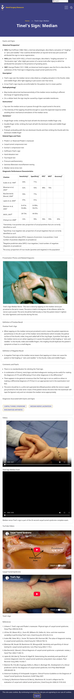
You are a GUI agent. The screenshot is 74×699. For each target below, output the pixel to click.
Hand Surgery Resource (15, 7)
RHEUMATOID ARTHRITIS (13, 410)
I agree (37, 696)
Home (27, 21)
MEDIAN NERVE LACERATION (40, 406)
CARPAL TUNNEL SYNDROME (14, 406)
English (57, 1)
